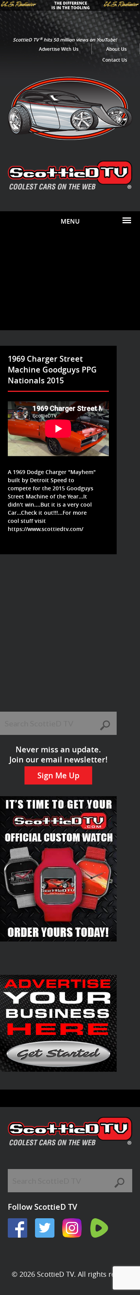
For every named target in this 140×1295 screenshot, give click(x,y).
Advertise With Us (59, 49)
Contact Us (114, 60)
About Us (116, 49)
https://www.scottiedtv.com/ (45, 529)
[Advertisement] (70, 280)
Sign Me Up (58, 775)
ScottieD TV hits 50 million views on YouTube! (65, 39)
